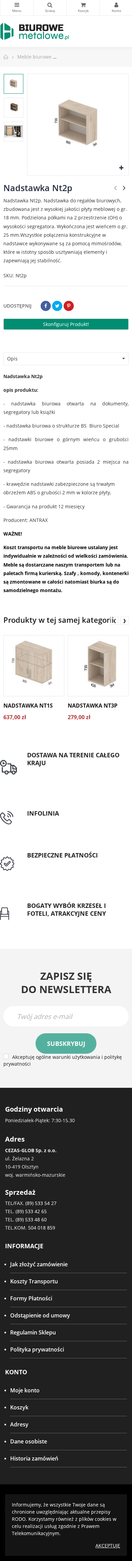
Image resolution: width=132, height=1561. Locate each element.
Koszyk (19, 1407)
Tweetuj (57, 306)
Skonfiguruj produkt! (66, 324)
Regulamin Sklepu (33, 1332)
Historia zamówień (34, 1458)
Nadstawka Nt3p (92, 705)
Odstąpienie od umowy (40, 1315)
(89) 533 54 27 (41, 1203)
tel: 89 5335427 (46, 821)
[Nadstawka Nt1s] (34, 666)
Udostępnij (46, 306)
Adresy (19, 1424)
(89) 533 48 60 (31, 1219)
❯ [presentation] (124, 620)
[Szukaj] (50, 7)
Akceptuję (107, 1545)
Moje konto (25, 1390)
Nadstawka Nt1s (28, 705)
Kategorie (17, 7)
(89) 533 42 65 (31, 1211)
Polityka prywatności (37, 1349)
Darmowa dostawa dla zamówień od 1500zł (73, 775)
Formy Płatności (31, 1298)
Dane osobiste (28, 1441)
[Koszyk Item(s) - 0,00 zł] (83, 7)
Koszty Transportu (34, 1281)
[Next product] (124, 188)
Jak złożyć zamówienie (39, 1264)
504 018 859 (41, 1227)
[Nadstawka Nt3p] (98, 666)
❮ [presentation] (114, 620)
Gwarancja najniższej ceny (60, 921)
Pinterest (69, 306)
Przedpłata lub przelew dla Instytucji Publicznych (72, 868)
